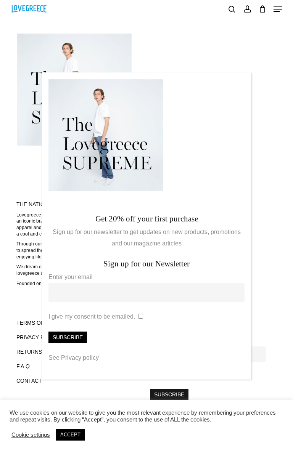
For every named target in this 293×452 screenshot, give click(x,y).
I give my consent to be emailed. (91, 316)
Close (242, 82)
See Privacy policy (73, 357)
